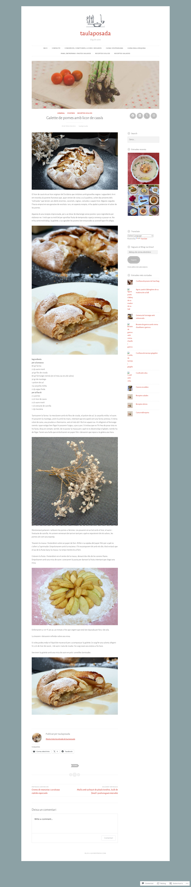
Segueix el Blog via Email (142, 247)
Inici (45, 48)
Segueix (134, 260)
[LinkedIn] (140, 116)
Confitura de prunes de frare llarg (147, 281)
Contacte (56, 48)
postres (71, 113)
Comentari (108, 838)
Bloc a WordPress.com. (95, 853)
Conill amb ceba (141, 373)
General (61, 113)
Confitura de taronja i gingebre (147, 353)
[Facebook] (133, 116)
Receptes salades (122, 53)
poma (75, 765)
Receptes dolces (102, 53)
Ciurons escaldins (142, 387)
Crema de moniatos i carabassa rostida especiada (46, 790)
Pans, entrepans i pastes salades (76, 53)
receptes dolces (84, 113)
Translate (144, 239)
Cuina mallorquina (136, 48)
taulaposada (95, 33)
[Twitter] (147, 116)
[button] (143, 168)
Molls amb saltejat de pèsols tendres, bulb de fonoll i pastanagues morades (97, 790)
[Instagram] (154, 116)
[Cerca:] (143, 140)
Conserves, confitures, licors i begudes (83, 48)
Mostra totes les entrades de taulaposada (60, 739)
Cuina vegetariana (114, 48)
